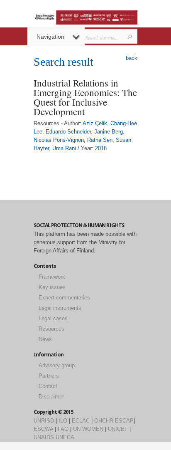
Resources (51, 329)
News (45, 339)
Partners (49, 376)
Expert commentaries (64, 297)
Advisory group (57, 365)
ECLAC (81, 421)
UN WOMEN (88, 429)
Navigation (50, 36)
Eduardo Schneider (68, 132)
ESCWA (43, 429)
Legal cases (53, 318)
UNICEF (118, 429)
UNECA (65, 437)
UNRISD (44, 421)
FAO (63, 429)
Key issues (52, 287)
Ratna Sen (99, 140)
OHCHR (103, 421)
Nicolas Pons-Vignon (59, 140)
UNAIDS (44, 437)
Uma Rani (64, 148)
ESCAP (124, 421)
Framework (52, 277)
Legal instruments (60, 308)
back (131, 58)
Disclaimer (51, 396)
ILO (63, 421)
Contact (48, 386)
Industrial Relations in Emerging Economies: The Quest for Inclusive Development (85, 97)
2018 (101, 148)
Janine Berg (108, 132)
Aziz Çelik (95, 123)
